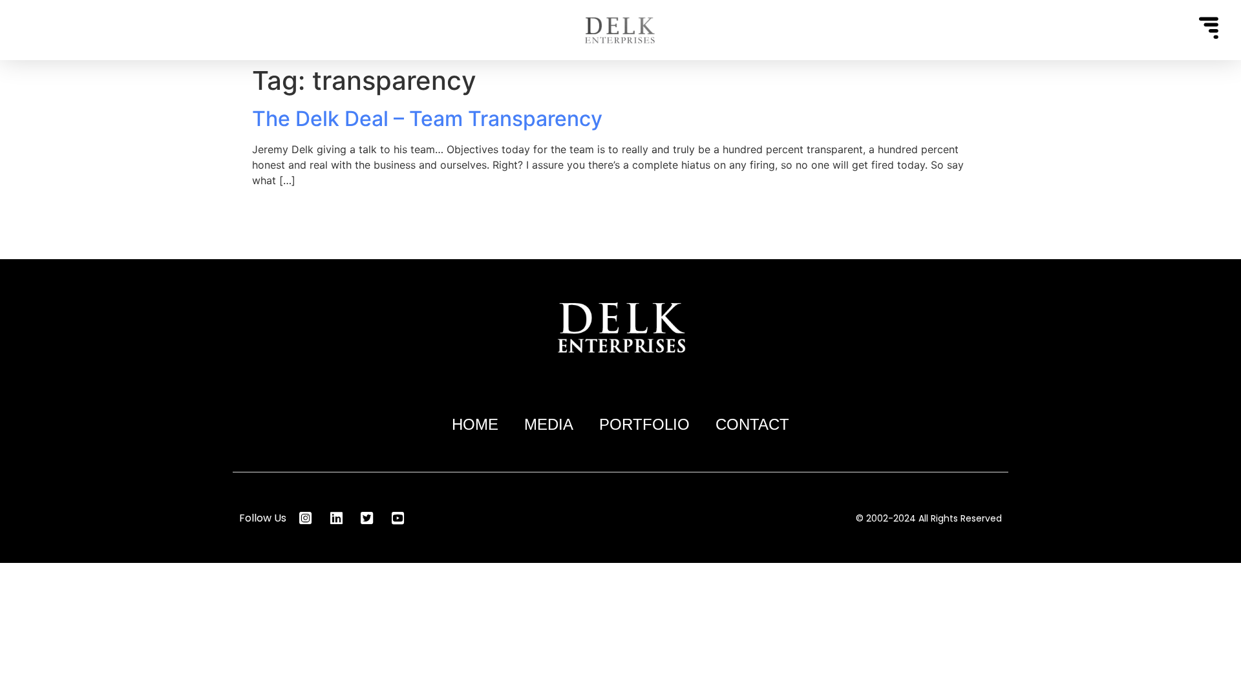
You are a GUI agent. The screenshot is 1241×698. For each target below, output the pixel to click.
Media (548, 424)
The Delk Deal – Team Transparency (427, 118)
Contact (752, 424)
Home (475, 424)
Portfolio (644, 424)
